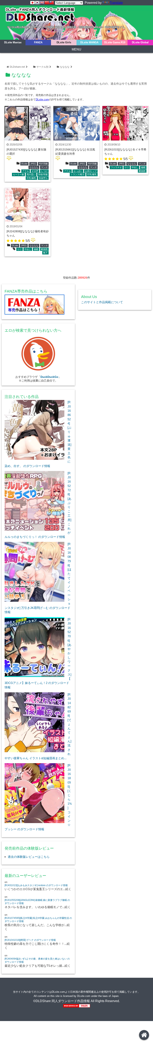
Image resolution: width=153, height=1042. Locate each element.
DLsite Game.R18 (114, 42)
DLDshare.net (17, 66)
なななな (65, 66)
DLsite (24, 163)
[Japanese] (32, 2)
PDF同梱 (43, 163)
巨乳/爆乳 (31, 178)
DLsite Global (140, 42)
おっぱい (78, 171)
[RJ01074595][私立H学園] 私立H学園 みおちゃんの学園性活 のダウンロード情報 (38, 920)
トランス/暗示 (77, 174)
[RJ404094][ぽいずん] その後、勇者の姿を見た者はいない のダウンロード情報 (37, 960)
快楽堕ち (43, 178)
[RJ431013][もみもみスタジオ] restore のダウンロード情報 (36, 885)
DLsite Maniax (13, 42)
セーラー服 (18, 174)
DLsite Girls (64, 42)
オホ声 (35, 171)
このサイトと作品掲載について (102, 302)
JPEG (33, 163)
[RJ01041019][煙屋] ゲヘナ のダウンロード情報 (30, 940)
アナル (25, 171)
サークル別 (42, 66)
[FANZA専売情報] (38, 305)
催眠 (143, 167)
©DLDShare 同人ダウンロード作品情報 (61, 1001)
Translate (116, 2)
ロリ (127, 167)
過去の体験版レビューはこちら (29, 856)
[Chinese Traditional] (51, 2)
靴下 (45, 252)
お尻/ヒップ (91, 171)
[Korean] (37, 2)
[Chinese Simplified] (47, 2)
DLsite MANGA (89, 42)
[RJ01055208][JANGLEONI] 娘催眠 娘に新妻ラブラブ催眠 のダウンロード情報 (37, 902)
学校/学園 (43, 174)
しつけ (44, 171)
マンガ (44, 167)
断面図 (142, 171)
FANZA (38, 42)
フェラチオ (116, 167)
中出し (135, 167)
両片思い (31, 174)
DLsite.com (42, 99)
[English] (42, 2)
